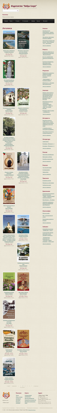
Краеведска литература (30, 400)
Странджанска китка (9, 292)
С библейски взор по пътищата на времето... (48, 128)
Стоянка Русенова (23, 110)
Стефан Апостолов (9, 52)
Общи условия (19, 397)
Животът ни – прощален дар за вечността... (48, 83)
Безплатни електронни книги (46, 408)
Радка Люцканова (23, 265)
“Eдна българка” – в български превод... (47, 80)
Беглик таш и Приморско (9, 50)
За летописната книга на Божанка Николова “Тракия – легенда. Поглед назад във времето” (48, 195)
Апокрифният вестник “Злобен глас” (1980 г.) (48, 229)
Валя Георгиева (8, 208)
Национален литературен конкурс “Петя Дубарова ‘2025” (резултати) (48, 42)
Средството (46, 141)
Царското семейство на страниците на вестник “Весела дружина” (48, 53)
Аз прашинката (46, 170)
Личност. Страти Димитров (9, 172)
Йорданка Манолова (9, 241)
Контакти (45, 21)
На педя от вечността (48, 159)
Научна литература (29, 398)
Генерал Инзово (8, 349)
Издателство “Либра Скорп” (24, 5)
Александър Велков (23, 53)
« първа (8, 386)
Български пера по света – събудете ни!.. (48, 111)
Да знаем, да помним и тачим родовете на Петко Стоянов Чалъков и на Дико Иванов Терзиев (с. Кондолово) (9, 140)
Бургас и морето (9, 377)
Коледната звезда (47, 180)
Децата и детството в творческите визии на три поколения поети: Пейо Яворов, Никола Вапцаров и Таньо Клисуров (48, 96)
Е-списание (25, 21)
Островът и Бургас (23, 235)
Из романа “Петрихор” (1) (48, 143)
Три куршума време (47, 167)
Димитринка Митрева (9, 145)
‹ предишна (14, 386)
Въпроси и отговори (18, 402)
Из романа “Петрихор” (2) (48, 146)
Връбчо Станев (9, 110)
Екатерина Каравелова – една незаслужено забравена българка (48, 63)
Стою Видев (23, 179)
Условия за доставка (18, 399)
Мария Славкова (9, 293)
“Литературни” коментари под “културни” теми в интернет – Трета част (48, 239)
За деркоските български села (23, 263)
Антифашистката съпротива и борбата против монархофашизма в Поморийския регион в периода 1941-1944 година (23, 174)
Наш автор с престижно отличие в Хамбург (48, 37)
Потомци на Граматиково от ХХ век (9, 321)
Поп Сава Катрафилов (9, 80)
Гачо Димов (9, 323)
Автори (33, 21)
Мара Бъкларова (9, 144)
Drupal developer (32, 410)
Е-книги (17, 21)
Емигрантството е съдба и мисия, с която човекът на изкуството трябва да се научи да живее (48, 123)
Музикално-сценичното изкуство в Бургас (23, 51)
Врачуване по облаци (47, 157)
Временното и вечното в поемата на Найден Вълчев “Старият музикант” (48, 75)
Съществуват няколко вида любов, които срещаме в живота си (48, 234)
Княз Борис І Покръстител (23, 349)
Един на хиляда (46, 213)
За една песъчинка (47, 185)
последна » (22, 387)
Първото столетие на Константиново (23, 108)
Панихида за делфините (48, 154)
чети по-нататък (47, 45)
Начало (6, 21)
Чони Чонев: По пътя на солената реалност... (48, 132)
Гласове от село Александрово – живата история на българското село (48, 33)
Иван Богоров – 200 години (48, 200)
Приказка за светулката (48, 183)
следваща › (36, 386)
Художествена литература (28, 396)
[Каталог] (6, 6)
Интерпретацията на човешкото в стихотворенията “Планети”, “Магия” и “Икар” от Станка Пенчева (48, 105)
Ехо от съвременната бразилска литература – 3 (48, 58)
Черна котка (45, 172)
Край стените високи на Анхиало (9, 206)
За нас (38, 21)
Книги (10, 21)
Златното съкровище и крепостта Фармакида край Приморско (48, 203)
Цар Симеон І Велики (23, 292)
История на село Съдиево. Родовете (9, 108)
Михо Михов (9, 351)
